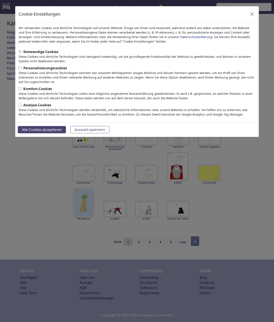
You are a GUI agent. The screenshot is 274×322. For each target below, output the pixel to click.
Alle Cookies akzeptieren (42, 129)
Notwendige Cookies (40, 51)
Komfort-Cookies (37, 88)
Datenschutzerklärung (196, 37)
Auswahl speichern (89, 129)
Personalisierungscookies (45, 68)
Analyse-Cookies (37, 105)
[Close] (252, 14)
